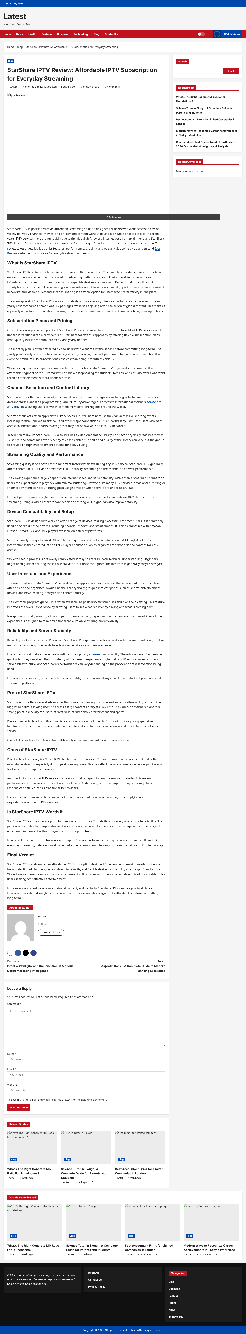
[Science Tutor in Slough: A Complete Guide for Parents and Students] (86, 1147)
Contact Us (111, 34)
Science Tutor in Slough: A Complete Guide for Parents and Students (83, 1173)
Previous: (40, 966)
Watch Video (232, 34)
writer (13, 86)
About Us (93, 1272)
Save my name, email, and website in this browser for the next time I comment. (59, 1099)
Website (12, 1084)
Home (7, 34)
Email (11, 1069)
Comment (14, 1003)
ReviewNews (138, 1330)
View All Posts (51, 932)
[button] (10, 953)
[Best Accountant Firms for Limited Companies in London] (140, 1147)
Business (62, 34)
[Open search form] (209, 34)
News (19, 34)
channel (95, 654)
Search (182, 61)
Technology (81, 34)
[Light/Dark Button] (201, 34)
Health (32, 34)
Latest (15, 16)
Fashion (47, 34)
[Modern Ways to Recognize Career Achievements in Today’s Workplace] (211, 1222)
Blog (96, 34)
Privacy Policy (96, 1286)
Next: (133, 966)
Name (12, 1053)
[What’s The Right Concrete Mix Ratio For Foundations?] (32, 1147)
